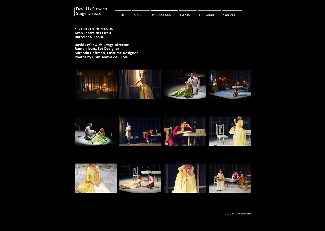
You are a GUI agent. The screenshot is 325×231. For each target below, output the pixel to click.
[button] (96, 92)
